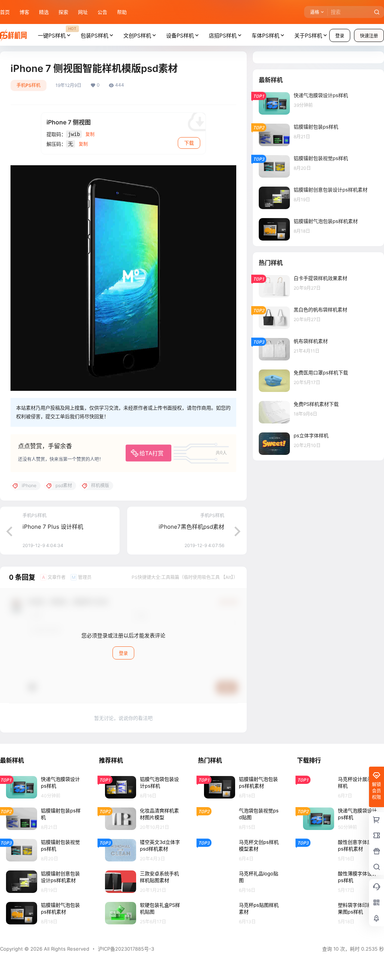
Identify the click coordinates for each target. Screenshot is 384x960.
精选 (44, 12)
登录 (339, 36)
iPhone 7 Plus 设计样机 (52, 526)
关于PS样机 (308, 35)
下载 (189, 143)
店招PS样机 (223, 35)
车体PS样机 (265, 35)
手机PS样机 (28, 85)
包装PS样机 (94, 35)
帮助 (122, 12)
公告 (102, 12)
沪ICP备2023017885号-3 (126, 949)
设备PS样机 (180, 35)
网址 (83, 12)
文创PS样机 (137, 35)
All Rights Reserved (65, 949)
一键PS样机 (57, 32)
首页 (5, 12)
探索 (63, 12)
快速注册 (369, 36)
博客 (24, 12)
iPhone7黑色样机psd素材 (191, 526)
